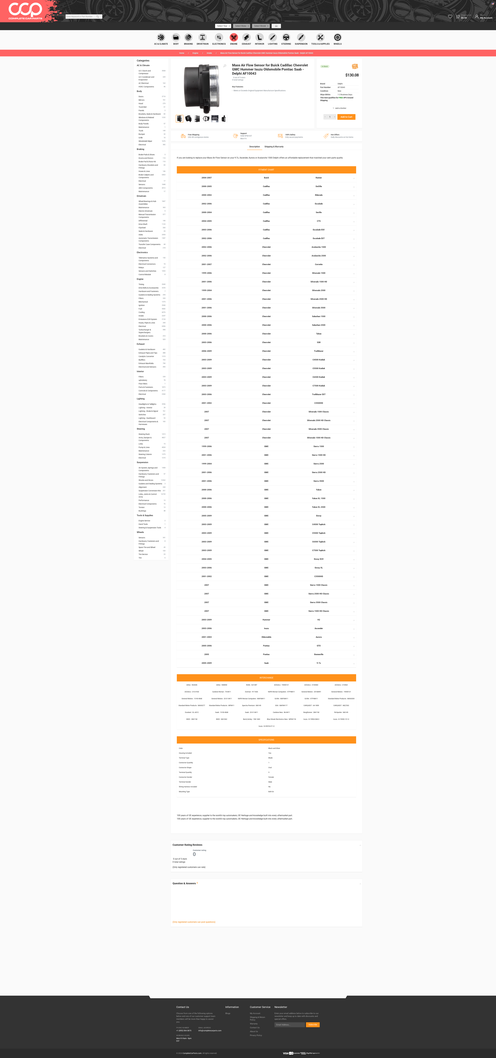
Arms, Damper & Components (145, 439)
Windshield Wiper (145, 141)
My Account (255, 1013)
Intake (209, 53)
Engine (195, 53)
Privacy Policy (256, 1035)
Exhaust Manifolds (146, 363)
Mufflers (142, 360)
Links (141, 444)
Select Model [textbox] (260, 26)
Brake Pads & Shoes (147, 155)
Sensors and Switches (147, 271)
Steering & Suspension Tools (150, 528)
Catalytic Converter (146, 356)
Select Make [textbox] (240, 26)
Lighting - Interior (145, 408)
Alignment (143, 487)
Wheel (141, 551)
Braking (140, 149)
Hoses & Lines (144, 171)
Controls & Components (148, 391)
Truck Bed (142, 107)
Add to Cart (346, 117)
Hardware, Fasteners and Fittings (149, 475)
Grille (141, 138)
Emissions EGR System (148, 319)
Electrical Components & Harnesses (148, 423)
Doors (141, 96)
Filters (141, 298)
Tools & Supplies (145, 515)
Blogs (227, 1013)
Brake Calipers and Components (146, 176)
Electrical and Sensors (147, 367)
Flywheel (142, 228)
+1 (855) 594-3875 (183, 1031)
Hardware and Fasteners (148, 291)
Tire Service (143, 554)
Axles (141, 235)
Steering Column (145, 454)
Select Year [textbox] (222, 26)
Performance (144, 500)
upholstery (143, 380)
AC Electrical (144, 83)
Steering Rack (144, 434)
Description (254, 146)
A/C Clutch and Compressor (145, 72)
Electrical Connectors (147, 264)
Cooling (142, 312)
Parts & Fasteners (146, 387)
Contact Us (255, 1027)
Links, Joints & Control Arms (148, 495)
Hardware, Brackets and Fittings (148, 166)
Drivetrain (141, 196)
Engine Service (144, 521)
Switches (142, 415)
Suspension (142, 462)
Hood (141, 103)
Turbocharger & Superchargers (145, 331)
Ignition (142, 305)
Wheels (140, 532)
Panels (141, 110)
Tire (140, 558)
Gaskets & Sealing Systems (149, 295)
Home (181, 53)
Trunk (141, 131)
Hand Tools (143, 524)
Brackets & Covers (146, 336)
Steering (141, 429)
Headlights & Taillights (147, 404)
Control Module (145, 274)
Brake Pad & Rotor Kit (147, 162)
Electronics (142, 252)
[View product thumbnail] (179, 118)
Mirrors (141, 100)
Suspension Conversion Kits (150, 491)
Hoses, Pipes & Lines (147, 323)
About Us (254, 1031)
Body (139, 91)
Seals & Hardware (146, 231)
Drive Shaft (143, 224)
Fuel (140, 309)
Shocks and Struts (146, 480)
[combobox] (223, 26)
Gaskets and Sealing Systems (150, 484)
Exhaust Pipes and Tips (148, 353)
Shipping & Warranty (274, 146)
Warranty (254, 1024)
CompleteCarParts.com (192, 1053)
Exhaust (141, 344)
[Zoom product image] (224, 66)
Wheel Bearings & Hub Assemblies (147, 202)
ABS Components (146, 188)
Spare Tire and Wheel (147, 547)
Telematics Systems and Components (148, 259)
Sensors (142, 184)
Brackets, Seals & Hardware (150, 114)
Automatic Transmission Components (148, 239)
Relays (141, 267)
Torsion (142, 507)
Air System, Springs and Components (148, 469)
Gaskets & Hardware (147, 349)
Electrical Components (148, 504)
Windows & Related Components (146, 118)
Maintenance (144, 127)
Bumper (142, 134)
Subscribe (313, 1024)
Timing (141, 284)
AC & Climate (143, 65)
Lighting (141, 398)
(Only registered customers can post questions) (194, 922)
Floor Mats (143, 384)
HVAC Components (146, 87)
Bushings (142, 511)
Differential (143, 221)
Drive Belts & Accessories (148, 288)
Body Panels (144, 124)
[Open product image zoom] (201, 89)
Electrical (142, 145)
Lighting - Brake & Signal (148, 411)
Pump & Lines (144, 447)
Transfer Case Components (149, 244)
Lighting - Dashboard (147, 418)
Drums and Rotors (146, 158)
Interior (140, 371)
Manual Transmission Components (147, 215)
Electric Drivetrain (146, 211)
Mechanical (143, 302)
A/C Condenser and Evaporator (146, 78)
